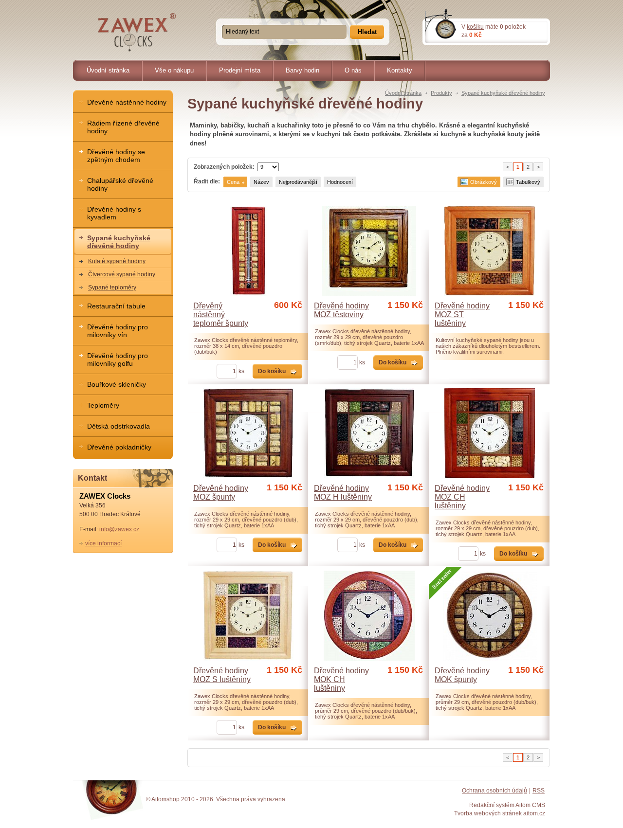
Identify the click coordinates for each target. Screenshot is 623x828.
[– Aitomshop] (137, 32)
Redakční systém (491, 805)
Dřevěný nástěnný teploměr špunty (220, 314)
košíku (475, 26)
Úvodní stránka (403, 93)
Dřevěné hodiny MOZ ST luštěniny (462, 314)
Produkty (441, 93)
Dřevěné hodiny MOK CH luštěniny (341, 679)
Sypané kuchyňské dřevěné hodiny (503, 93)
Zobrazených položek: (224, 166)
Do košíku (272, 371)
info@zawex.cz (119, 529)
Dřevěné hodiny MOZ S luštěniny (222, 675)
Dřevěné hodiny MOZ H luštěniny (343, 492)
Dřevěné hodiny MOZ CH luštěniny (462, 497)
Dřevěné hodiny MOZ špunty (220, 492)
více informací (103, 543)
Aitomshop (165, 799)
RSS (538, 790)
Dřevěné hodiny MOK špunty (462, 675)
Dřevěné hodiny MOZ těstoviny (341, 310)
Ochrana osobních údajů (494, 790)
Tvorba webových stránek (488, 813)
